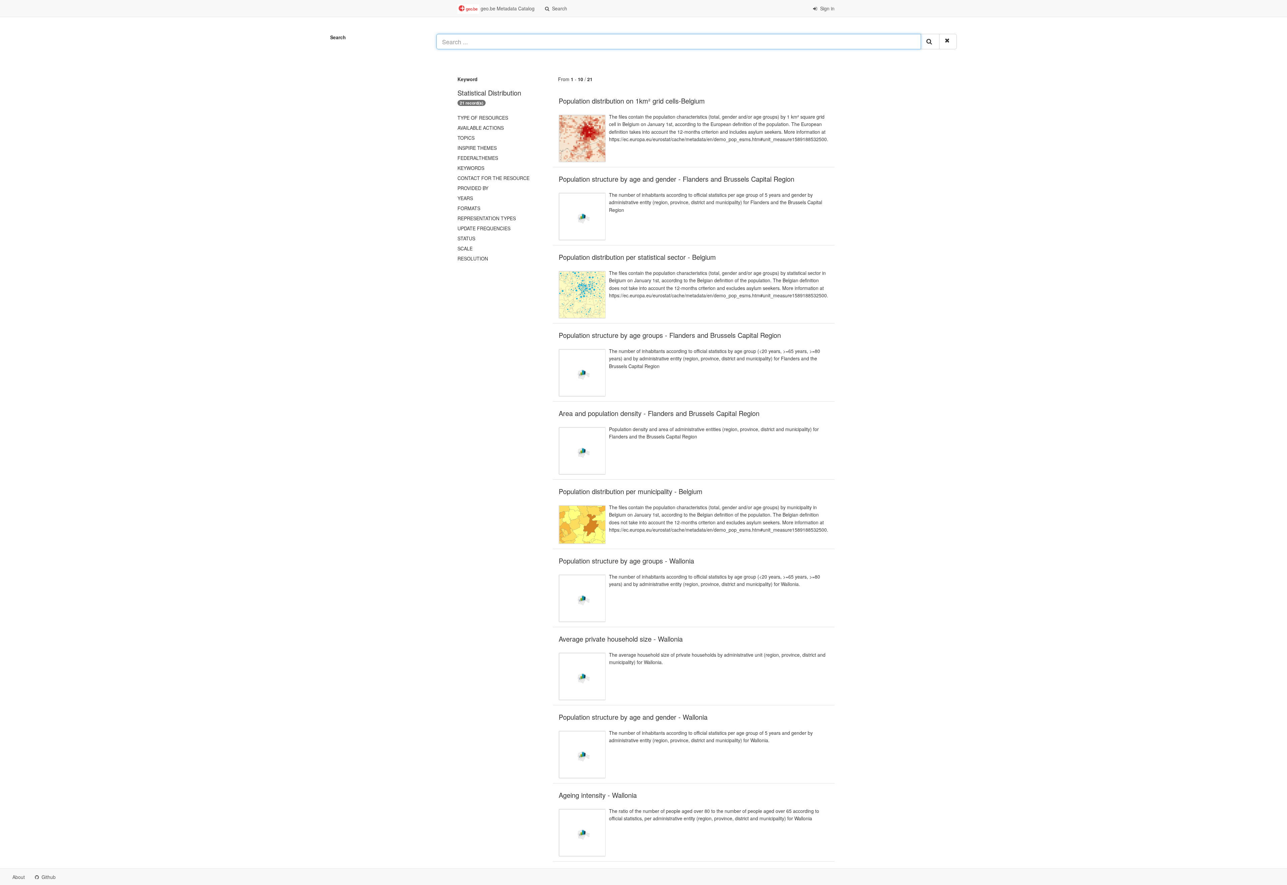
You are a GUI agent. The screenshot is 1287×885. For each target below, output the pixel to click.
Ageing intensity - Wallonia (598, 795)
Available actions (480, 127)
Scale (465, 248)
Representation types (486, 218)
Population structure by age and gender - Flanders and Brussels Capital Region (676, 179)
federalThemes (477, 158)
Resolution (472, 258)
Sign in (827, 8)
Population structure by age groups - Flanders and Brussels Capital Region (670, 335)
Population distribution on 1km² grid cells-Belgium (632, 101)
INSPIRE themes (477, 147)
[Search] (930, 41)
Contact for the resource (493, 178)
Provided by (472, 188)
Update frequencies (483, 228)
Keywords (470, 168)
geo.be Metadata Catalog (507, 8)
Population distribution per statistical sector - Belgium (637, 257)
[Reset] (948, 41)
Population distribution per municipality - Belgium (630, 491)
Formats (468, 208)
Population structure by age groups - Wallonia (626, 561)
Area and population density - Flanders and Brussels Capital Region (659, 413)
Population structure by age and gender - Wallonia (633, 717)
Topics (466, 137)
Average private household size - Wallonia (621, 639)
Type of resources (482, 117)
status (466, 238)
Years (465, 198)
